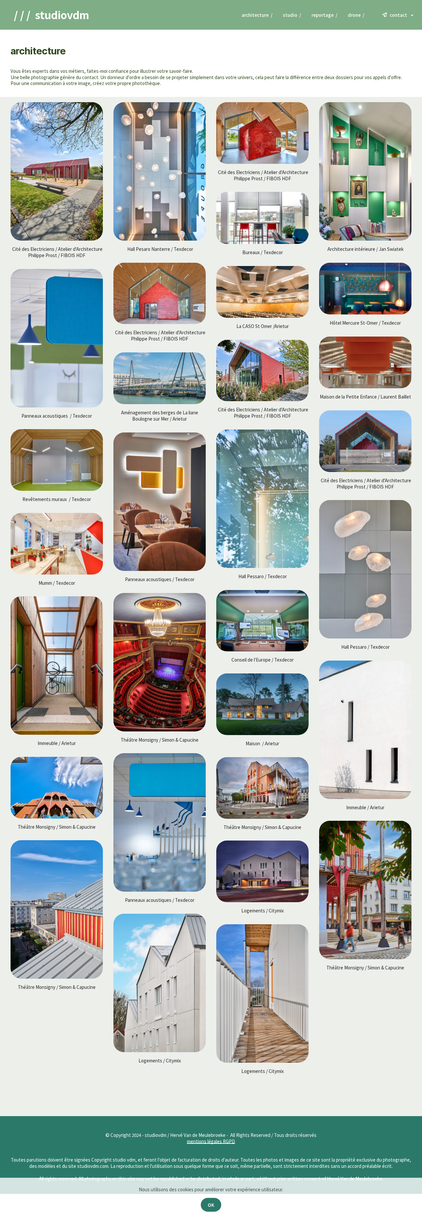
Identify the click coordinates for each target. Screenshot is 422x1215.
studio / (292, 15)
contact (399, 15)
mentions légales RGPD (211, 1141)
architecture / (257, 15)
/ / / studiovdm (51, 15)
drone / (359, 15)
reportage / (324, 15)
